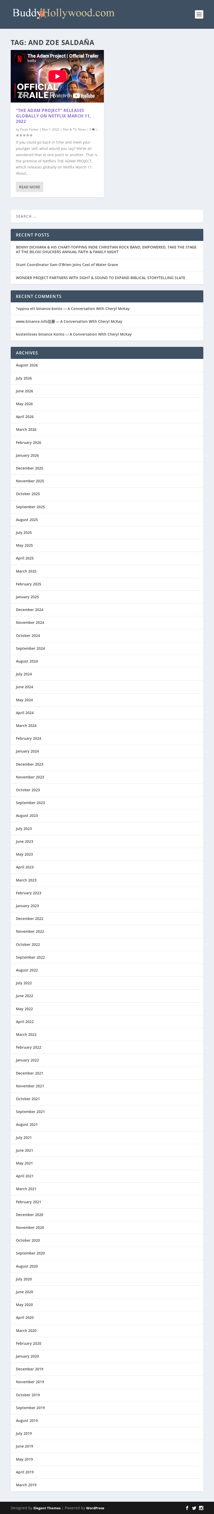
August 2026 (27, 365)
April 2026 (25, 416)
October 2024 (28, 635)
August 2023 (27, 815)
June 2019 (24, 1446)
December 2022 (29, 918)
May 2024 (24, 699)
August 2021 (27, 1124)
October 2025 (28, 493)
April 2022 (25, 1021)
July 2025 (24, 532)
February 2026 (28, 442)
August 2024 (27, 661)
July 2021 (24, 1137)
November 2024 (30, 622)
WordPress (95, 1508)
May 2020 (24, 1304)
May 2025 (24, 545)
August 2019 (27, 1420)
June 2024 (24, 686)
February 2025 (28, 583)
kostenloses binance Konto (40, 334)
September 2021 (30, 1111)
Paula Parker (29, 129)
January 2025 (27, 596)
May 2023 (24, 854)
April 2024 (25, 712)
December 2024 (29, 609)
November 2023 (30, 777)
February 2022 (28, 1047)
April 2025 (25, 558)
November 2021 (30, 1085)
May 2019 (24, 1459)
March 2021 (26, 1188)
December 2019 (29, 1368)
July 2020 (24, 1278)
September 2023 (30, 802)
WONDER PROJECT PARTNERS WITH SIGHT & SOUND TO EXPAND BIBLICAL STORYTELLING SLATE (100, 277)
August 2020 (27, 1266)
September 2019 (30, 1407)
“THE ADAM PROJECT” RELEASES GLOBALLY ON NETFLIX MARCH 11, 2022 (53, 116)
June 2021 (24, 1150)
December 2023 (29, 764)
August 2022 (27, 970)
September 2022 (30, 957)
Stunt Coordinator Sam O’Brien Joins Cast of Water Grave (67, 264)
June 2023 (24, 841)
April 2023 (25, 867)
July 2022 (24, 982)
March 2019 (26, 1484)
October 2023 (28, 789)
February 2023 (28, 892)
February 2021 (28, 1201)
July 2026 (24, 378)
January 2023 (27, 905)
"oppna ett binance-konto (39, 308)
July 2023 (24, 828)
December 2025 (29, 468)
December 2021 (29, 1073)
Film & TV (69, 129)
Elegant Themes (47, 1508)
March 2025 (26, 571)
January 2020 (27, 1356)
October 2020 (28, 1240)
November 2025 (30, 480)
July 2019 (24, 1433)
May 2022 (24, 1008)
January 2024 (27, 751)
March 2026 (26, 429)
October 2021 (28, 1098)
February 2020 (28, 1343)
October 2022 (28, 944)
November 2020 (30, 1227)
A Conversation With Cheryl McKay (99, 308)
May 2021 (24, 1163)
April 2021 (25, 1175)
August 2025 (27, 519)
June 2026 (24, 390)
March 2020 (26, 1330)
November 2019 (30, 1381)
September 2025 (30, 506)
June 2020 (24, 1291)
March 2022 (26, 1034)
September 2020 (30, 1253)
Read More (29, 186)
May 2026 (24, 403)
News (82, 129)
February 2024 (28, 738)
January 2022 (27, 1060)
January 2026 (27, 455)
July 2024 (24, 673)
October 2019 (28, 1394)
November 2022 (30, 931)
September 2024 (30, 648)
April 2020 (25, 1317)
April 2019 (25, 1472)
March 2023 (26, 880)
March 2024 (26, 725)
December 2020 (29, 1214)
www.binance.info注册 (35, 321)
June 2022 (24, 995)
